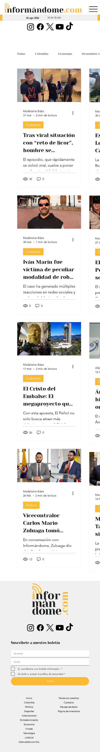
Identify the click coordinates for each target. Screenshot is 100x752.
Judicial (29, 737)
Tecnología (29, 733)
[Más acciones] (74, 113)
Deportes (29, 711)
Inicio (29, 698)
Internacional (29, 715)
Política (31, 505)
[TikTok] (69, 26)
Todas (21, 53)
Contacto (69, 702)
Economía (65, 53)
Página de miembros (69, 711)
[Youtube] (59, 26)
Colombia (41, 53)
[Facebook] (40, 26)
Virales (29, 728)
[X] (50, 26)
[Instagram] (30, 26)
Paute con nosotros (69, 698)
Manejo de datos (68, 706)
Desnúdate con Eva (29, 741)
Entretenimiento (29, 720)
